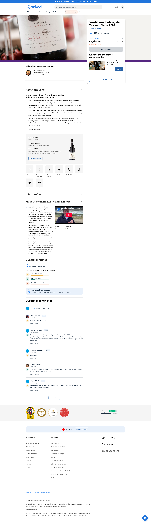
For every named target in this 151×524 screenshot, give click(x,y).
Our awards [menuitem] (55, 450)
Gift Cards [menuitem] (29, 467)
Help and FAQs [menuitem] (30, 447)
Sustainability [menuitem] (55, 478)
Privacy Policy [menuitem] (45, 492)
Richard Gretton (37, 330)
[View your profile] (27, 316)
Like (31, 323)
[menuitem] (32, 12)
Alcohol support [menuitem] (31, 450)
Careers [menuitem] (53, 457)
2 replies (36, 374)
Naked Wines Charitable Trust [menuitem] (60, 471)
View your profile (27, 308)
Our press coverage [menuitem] (57, 453)
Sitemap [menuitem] (28, 464)
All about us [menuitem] (55, 443)
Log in (116, 7)
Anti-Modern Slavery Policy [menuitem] (59, 474)
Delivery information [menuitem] (32, 443)
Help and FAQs (110, 438)
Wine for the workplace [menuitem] (58, 464)
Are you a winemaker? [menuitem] (58, 467)
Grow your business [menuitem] (57, 460)
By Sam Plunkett (95, 29)
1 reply (36, 323)
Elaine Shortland (37, 365)
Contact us (109, 444)
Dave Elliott (35, 381)
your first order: (68, 1)
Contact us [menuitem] (29, 460)
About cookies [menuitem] (30, 457)
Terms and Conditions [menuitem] (32, 492)
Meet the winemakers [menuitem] (58, 447)
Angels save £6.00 (95, 44)
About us (54, 437)
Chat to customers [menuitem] (31, 453)
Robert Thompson (37, 350)
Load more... (54, 398)
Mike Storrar (35, 316)
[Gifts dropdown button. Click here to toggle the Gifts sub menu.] (84, 12)
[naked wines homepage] (34, 7)
